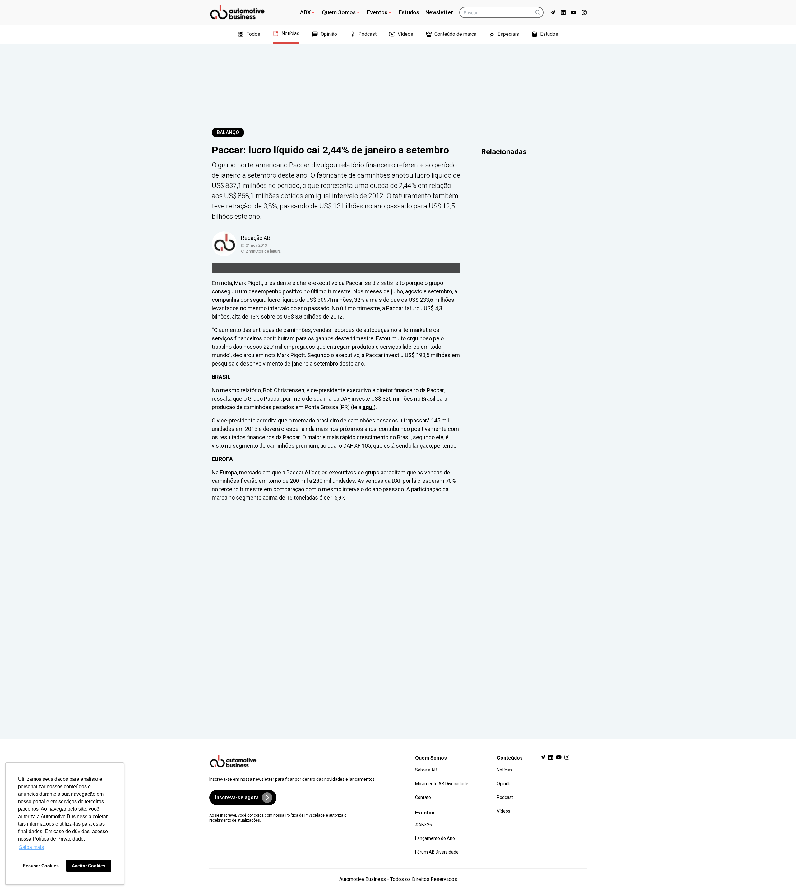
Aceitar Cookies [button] (88, 865)
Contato (423, 797)
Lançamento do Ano (435, 838)
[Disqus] (398, 614)
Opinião (329, 34)
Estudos (409, 12)
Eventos (377, 12)
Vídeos (405, 34)
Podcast (367, 34)
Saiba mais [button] (31, 847)
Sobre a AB (426, 769)
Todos (253, 34)
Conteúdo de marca (455, 34)
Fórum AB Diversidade (437, 852)
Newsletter (439, 12)
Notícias (290, 33)
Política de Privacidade (305, 815)
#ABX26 (423, 824)
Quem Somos (339, 12)
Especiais (508, 34)
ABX (305, 12)
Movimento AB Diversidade (441, 783)
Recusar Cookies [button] (41, 865)
